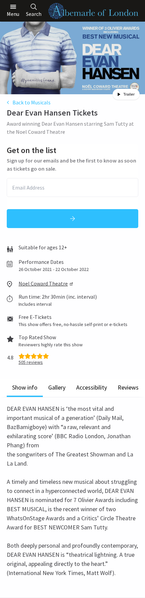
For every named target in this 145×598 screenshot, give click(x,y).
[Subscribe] (72, 218)
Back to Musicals (31, 102)
